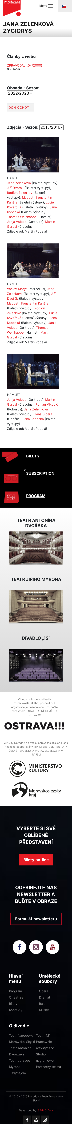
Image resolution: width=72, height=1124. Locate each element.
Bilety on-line (36, 859)
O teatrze (16, 997)
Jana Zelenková (19, 183)
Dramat (44, 997)
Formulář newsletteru (36, 918)
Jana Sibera (43, 414)
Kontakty (15, 1010)
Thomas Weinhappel (22, 217)
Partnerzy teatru (48, 1067)
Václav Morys (17, 289)
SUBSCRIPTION (40, 473)
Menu (43, 5)
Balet (43, 1004)
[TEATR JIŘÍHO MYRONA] (36, 606)
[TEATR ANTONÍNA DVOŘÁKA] (36, 548)
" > (24, 470)
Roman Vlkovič (46, 404)
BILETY (33, 456)
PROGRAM (35, 496)
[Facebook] (27, 1119)
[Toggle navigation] (65, 6)
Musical (44, 1010)
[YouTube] (36, 1119)
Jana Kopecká (33, 419)
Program (15, 991)
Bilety (13, 1004)
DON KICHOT (19, 107)
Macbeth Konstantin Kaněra (27, 303)
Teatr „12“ (43, 1035)
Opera (43, 991)
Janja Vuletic (16, 222)
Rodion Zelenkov (19, 193)
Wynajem (19, 1073)
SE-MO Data (45, 1110)
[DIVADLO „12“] (36, 665)
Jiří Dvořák (15, 188)
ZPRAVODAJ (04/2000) (24, 65)
